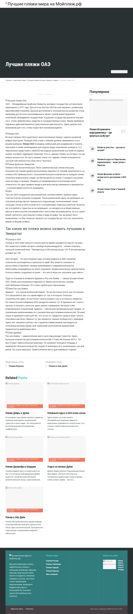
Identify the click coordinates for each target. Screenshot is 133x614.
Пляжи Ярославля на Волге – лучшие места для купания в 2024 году (111, 177)
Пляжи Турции (52, 567)
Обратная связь (17, 609)
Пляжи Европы (52, 571)
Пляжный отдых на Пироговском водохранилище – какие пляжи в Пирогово (111, 162)
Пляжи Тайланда (53, 564)
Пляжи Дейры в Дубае (17, 413)
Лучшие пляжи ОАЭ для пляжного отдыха (23, 406)
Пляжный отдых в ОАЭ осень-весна (66, 413)
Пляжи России (52, 561)
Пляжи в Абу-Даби (15, 517)
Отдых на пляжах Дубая (60, 466)
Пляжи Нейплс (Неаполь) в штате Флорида (121, 565)
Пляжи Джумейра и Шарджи (20, 466)
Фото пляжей (52, 574)
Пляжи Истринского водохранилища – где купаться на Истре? (100, 132)
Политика (30, 609)
